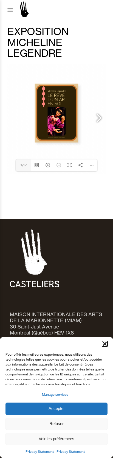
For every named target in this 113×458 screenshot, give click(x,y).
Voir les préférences (56, 438)
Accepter (57, 408)
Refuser (56, 423)
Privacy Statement (40, 451)
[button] (105, 344)
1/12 (24, 165)
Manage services (55, 394)
